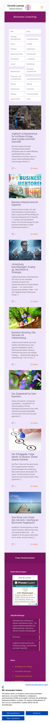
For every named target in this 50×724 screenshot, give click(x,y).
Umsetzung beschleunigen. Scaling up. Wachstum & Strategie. (23, 268)
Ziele (28, 99)
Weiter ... (36, 168)
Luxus (13, 64)
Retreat (29, 84)
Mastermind (15, 71)
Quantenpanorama (34, 79)
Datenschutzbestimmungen (36, 685)
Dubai (13, 44)
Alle (12, 31)
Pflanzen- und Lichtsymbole (16, 77)
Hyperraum (31, 49)
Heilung (13, 49)
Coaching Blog (32, 39)
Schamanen (15, 89)
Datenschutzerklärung (23, 676)
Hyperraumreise (17, 54)
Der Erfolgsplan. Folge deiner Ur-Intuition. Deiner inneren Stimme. (25, 457)
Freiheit (29, 44)
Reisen (13, 84)
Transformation (33, 94)
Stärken (13, 94)
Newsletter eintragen (23, 671)
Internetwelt (31, 54)
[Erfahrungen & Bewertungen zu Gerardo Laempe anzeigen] (25, 605)
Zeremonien (15, 99)
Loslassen (31, 59)
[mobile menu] (42, 7)
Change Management (16, 38)
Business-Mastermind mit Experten (25, 203)
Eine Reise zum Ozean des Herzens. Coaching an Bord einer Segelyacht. (25, 520)
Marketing (30, 64)
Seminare (30, 89)
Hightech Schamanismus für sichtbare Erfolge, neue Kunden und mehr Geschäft (24, 137)
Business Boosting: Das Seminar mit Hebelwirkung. (24, 335)
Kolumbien (15, 59)
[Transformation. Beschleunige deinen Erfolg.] (19, 7)
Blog (28, 31)
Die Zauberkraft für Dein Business (24, 395)
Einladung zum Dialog (23, 667)
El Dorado (16, 637)
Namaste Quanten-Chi (31, 70)
